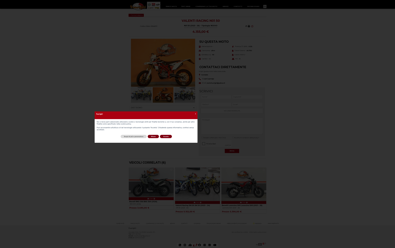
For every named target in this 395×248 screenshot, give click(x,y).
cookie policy (126, 124)
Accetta (166, 136)
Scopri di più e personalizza (133, 136)
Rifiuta (153, 136)
